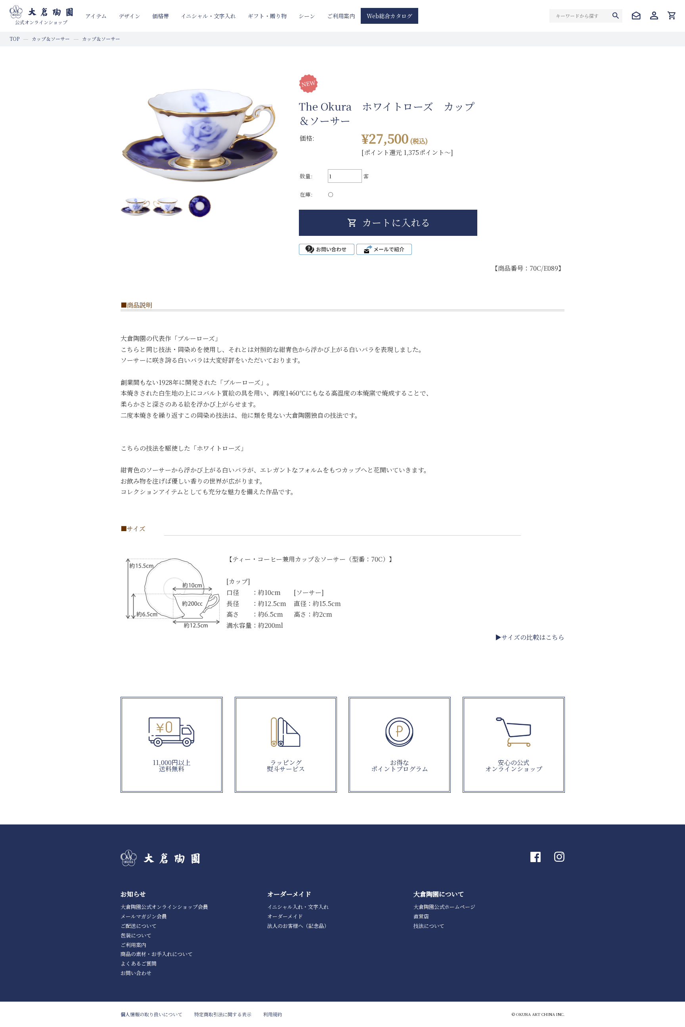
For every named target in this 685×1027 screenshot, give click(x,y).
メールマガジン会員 (144, 916)
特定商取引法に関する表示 (222, 1014)
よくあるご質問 (139, 963)
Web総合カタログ (389, 16)
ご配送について (139, 925)
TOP (14, 38)
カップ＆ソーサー (51, 38)
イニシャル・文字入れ (208, 16)
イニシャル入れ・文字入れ (298, 906)
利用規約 (272, 1014)
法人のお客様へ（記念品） (298, 925)
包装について (136, 935)
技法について (428, 925)
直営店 (421, 916)
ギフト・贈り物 (267, 16)
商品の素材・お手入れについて (157, 954)
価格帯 (160, 16)
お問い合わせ (136, 973)
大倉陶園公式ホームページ (444, 906)
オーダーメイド (285, 916)
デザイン (129, 16)
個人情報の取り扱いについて (151, 1014)
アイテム (96, 16)
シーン (306, 16)
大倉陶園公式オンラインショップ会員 (164, 906)
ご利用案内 (341, 16)
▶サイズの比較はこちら (529, 637)
